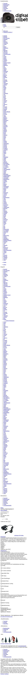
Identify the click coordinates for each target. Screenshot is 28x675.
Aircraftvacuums (6, 286)
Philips (4, 362)
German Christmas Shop (6, 643)
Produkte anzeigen (4, 511)
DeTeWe (5, 309)
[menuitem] (15, 3)
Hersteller (3, 516)
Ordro (4, 393)
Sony (4, 373)
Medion (5, 352)
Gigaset (5, 435)
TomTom (5, 471)
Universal (5, 482)
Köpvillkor (5, 8)
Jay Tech (5, 341)
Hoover (5, 293)
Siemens (5, 437)
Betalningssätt (6, 4)
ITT (4, 310)
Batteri (4, 385)
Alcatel (4, 486)
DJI (4, 298)
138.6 (3, 515)
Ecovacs (5, 454)
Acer (4, 324)
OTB (6, 519)
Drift (4, 389)
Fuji (4, 336)
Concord (5, 334)
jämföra (2, 546)
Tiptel (4, 314)
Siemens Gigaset (6, 295)
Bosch (4, 449)
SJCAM (5, 380)
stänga (4, 264)
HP (4, 339)
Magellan (5, 274)
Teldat (4, 448)
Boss (4, 318)
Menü (4, 24)
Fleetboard (5, 303)
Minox (4, 356)
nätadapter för (3, 550)
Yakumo (5, 378)
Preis (2, 514)
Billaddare (5, 297)
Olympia (5, 312)
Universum (5, 465)
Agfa (4, 325)
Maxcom (5, 489)
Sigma (4, 370)
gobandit (5, 395)
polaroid (5, 363)
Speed (4, 394)
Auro (4, 306)
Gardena (5, 427)
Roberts (5, 291)
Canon (4, 331)
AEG (4, 432)
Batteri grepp (6, 469)
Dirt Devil (5, 453)
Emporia (5, 444)
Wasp (4, 272)
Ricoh (4, 366)
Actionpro (5, 383)
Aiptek (4, 391)
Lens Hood (5, 421)
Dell (4, 461)
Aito (4, 328)
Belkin (4, 308)
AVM (4, 433)
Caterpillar (5, 315)
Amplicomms (6, 440)
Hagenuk (5, 475)
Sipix (4, 372)
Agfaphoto (5, 326)
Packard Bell (6, 462)
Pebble (4, 418)
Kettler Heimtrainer (10, 320)
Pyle (4, 287)
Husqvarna (5, 426)
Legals (4, 9)
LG (4, 459)
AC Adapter (5, 400)
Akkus (4, 302)
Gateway (5, 337)
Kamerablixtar (6, 431)
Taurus (4, 290)
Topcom (5, 492)
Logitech (5, 292)
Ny (4, 277)
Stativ (4, 323)
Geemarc (5, 488)
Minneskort (5, 407)
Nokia (4, 406)
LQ (4, 477)
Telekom (5, 439)
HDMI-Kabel (6, 410)
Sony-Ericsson (6, 270)
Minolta (5, 355)
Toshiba (5, 374)
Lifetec (4, 350)
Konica (4, 346)
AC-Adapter (6, 464)
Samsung (5, 368)
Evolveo (5, 379)
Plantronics (5, 280)
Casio (4, 333)
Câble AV (5, 284)
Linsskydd (5, 275)
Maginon (5, 351)
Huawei (5, 417)
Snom (4, 424)
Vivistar (5, 401)
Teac (4, 467)
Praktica (5, 364)
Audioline (5, 445)
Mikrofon (5, 282)
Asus (4, 457)
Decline (2, 673)
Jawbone (5, 415)
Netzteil (5, 301)
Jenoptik (5, 342)
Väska (4, 405)
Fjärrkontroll (6, 420)
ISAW (4, 384)
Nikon (4, 357)
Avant (4, 329)
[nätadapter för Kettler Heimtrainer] (7, 535)
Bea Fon (5, 307)
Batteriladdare (6, 412)
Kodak (4, 344)
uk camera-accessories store (6, 616)
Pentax (4, 361)
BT (4, 487)
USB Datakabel (6, 402)
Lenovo (5, 428)
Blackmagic (5, 396)
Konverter (5, 285)
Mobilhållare (6, 472)
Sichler (4, 456)
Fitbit (4, 416)
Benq (4, 330)
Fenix (4, 299)
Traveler (5, 375)
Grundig (5, 446)
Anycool (5, 304)
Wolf (4, 450)
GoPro (4, 386)
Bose (4, 281)
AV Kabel (5, 399)
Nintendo (5, 478)
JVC (4, 388)
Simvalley (5, 313)
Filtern (2, 507)
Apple (4, 476)
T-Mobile (5, 491)
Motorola (5, 442)
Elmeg (4, 434)
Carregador (5, 411)
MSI (4, 460)
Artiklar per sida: (4, 521)
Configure (6, 673)
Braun (4, 429)
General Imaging (6, 408)
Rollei (4, 367)
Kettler (4, 319)
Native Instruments (7, 483)
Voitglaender (6, 377)
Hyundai (5, 340)
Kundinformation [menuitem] (6, 6)
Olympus (5, 358)
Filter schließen (4, 510)
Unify (4, 493)
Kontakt (5, 7)
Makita (4, 279)
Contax (4, 335)
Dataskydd (5, 5)
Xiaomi (4, 470)
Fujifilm (5, 413)
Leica (4, 348)
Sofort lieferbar (4, 513)
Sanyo (4, 369)
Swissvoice (5, 438)
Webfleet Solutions (7, 473)
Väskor (4, 484)
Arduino (5, 317)
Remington (5, 481)
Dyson (4, 451)
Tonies (4, 321)
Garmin (5, 404)
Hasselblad (5, 390)
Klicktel (5, 296)
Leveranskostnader (7, 10)
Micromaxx (5, 353)
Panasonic (5, 359)
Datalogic (5, 271)
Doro (4, 443)
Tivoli (4, 466)
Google (4, 276)
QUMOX (5, 382)
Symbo (4, 288)
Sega (4, 480)
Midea (4, 455)
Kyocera (5, 347)
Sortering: (3, 509)
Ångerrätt (5, 3)
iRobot (4, 422)
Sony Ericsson (6, 397)
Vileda (4, 423)
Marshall (5, 269)
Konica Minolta (6, 345)
